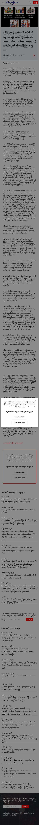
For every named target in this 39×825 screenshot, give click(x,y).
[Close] (35, 400)
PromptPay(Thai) (19, 422)
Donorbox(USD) (19, 417)
